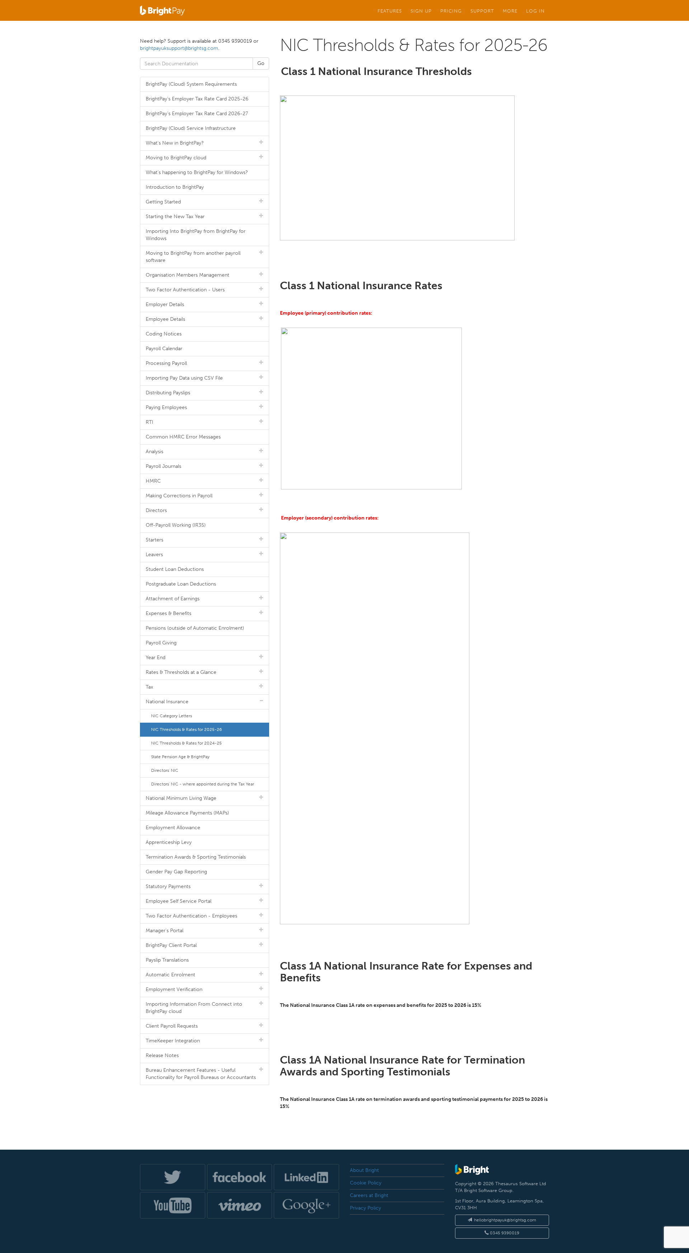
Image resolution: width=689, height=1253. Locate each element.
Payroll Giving (161, 643)
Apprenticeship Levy (169, 842)
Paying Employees (166, 407)
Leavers (154, 555)
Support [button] (482, 11)
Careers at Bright (369, 1195)
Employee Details (165, 319)
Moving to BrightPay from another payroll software (193, 256)
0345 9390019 (504, 1232)
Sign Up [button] (421, 11)
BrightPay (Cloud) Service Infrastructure (191, 128)
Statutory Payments (168, 886)
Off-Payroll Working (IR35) (176, 525)
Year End (155, 657)
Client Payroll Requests (172, 1026)
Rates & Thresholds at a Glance (181, 672)
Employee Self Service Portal (178, 901)
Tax (149, 687)
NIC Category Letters (171, 715)
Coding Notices (164, 334)
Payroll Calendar (164, 349)
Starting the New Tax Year (175, 216)
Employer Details (165, 304)
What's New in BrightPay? (175, 143)
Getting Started (163, 202)
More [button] (510, 11)
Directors (156, 510)
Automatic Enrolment (170, 975)
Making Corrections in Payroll (179, 496)
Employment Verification (174, 989)
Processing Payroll (166, 363)
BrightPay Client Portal (171, 945)
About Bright (364, 1170)
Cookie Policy (365, 1183)
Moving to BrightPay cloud (176, 158)
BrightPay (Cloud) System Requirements (191, 84)
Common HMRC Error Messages (183, 437)
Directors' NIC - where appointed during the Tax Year (202, 784)
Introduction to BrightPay (175, 187)
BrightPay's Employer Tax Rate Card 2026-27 (197, 114)
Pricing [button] (451, 11)
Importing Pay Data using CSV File (184, 378)
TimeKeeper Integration (173, 1041)
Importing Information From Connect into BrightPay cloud (194, 1007)
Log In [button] (535, 11)
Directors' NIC (164, 770)
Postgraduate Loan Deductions (181, 584)
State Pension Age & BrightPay (180, 756)
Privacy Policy (365, 1208)
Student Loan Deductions (175, 569)
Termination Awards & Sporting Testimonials (196, 857)
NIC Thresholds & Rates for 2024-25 (186, 743)
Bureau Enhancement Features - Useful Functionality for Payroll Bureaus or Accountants (201, 1073)
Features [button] (390, 11)
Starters (154, 540)
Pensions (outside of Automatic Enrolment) (195, 628)
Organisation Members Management (187, 275)
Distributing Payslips (168, 393)
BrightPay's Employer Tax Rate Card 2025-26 (197, 99)
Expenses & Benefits (168, 613)
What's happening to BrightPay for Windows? (197, 172)
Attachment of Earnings (173, 599)
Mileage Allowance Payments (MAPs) (187, 813)
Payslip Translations (167, 960)
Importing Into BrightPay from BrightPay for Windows (195, 234)
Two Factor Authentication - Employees (191, 916)
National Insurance (167, 702)
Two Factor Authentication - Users (185, 290)
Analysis (154, 452)
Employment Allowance (173, 828)
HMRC (153, 481)
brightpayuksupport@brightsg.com (179, 48)
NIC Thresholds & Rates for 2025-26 (186, 729)
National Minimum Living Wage (181, 798)
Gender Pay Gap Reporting (176, 872)
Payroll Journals (163, 466)
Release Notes (162, 1055)
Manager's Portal (164, 931)
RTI (149, 422)
